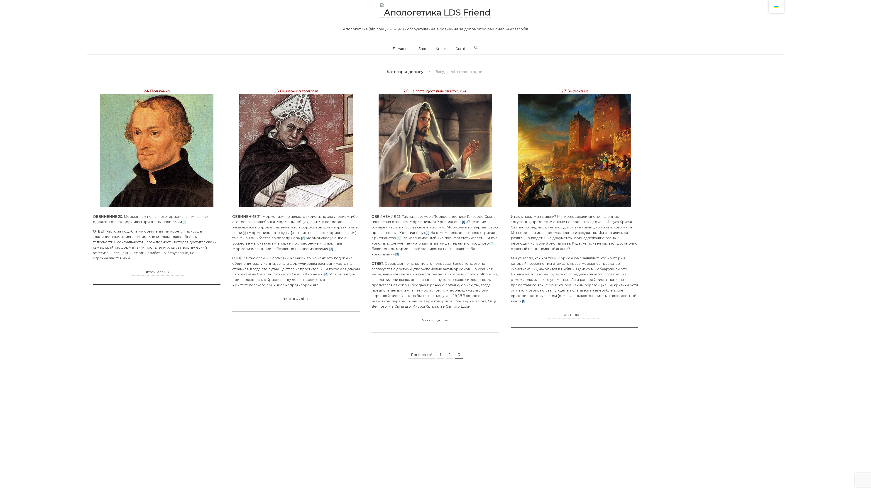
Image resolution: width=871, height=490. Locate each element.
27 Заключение (574, 90)
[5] (397, 254)
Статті (460, 49)
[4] (326, 274)
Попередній (421, 355)
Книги (441, 49)
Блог (422, 49)
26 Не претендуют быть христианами (435, 90)
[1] (184, 222)
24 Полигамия (157, 90)
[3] (331, 249)
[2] (303, 238)
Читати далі (157, 272)
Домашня (401, 49)
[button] (476, 47)
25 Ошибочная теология (296, 90)
